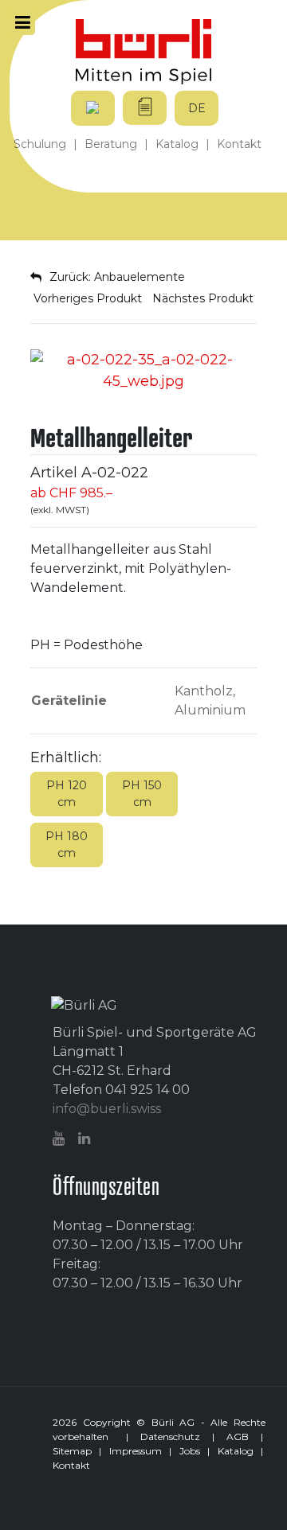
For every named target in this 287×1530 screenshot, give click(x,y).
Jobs (189, 1451)
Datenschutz (170, 1436)
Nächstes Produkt (204, 298)
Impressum (135, 1451)
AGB (237, 1436)
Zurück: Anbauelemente (117, 277)
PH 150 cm (142, 793)
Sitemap (72, 1451)
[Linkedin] (86, 1139)
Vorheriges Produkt (86, 298)
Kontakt (71, 1465)
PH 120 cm (66, 793)
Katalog (236, 1451)
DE (197, 108)
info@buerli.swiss (107, 1108)
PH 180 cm (66, 844)
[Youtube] (61, 1139)
